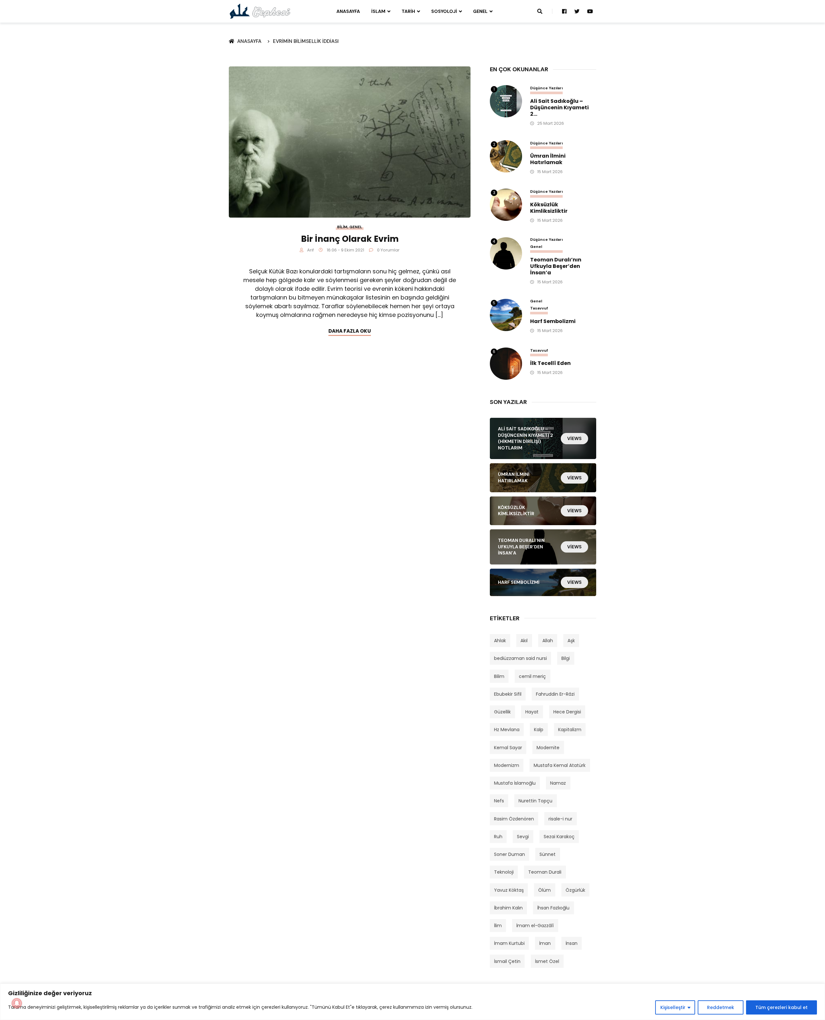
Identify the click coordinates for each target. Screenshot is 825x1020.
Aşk (571, 640)
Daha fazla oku (349, 331)
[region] (412, 1002)
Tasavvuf (539, 308)
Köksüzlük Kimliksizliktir (549, 207)
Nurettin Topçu (535, 801)
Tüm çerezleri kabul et (781, 1007)
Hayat (532, 712)
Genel (480, 11)
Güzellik (502, 712)
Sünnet (547, 854)
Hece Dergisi (567, 712)
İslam (378, 11)
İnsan (572, 943)
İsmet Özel (547, 961)
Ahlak (500, 640)
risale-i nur (560, 819)
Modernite (548, 747)
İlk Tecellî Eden (550, 363)
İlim (498, 925)
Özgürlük (575, 890)
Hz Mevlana (506, 729)
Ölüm (544, 890)
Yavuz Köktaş (509, 890)
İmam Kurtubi (509, 943)
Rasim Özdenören (514, 819)
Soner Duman (509, 854)
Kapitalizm (569, 729)
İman (545, 943)
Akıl (524, 640)
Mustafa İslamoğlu (515, 783)
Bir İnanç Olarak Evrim (350, 239)
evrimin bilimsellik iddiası (306, 41)
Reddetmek (720, 1007)
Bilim (342, 227)
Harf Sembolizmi (553, 321)
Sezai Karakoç (559, 836)
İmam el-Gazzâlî (535, 925)
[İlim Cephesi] (260, 11)
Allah (547, 640)
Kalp (538, 729)
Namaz (558, 783)
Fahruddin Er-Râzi (555, 694)
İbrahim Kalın (508, 908)
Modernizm (506, 765)
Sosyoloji (444, 11)
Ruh (498, 836)
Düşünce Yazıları (546, 88)
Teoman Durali (544, 872)
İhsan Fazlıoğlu (553, 908)
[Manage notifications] (17, 1003)
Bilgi (565, 658)
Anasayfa (348, 11)
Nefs (499, 801)
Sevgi (523, 836)
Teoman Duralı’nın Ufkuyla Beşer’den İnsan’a (555, 266)
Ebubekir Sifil (507, 694)
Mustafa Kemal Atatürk (560, 765)
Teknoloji (504, 872)
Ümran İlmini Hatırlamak (548, 159)
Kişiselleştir (672, 1007)
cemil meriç (532, 676)
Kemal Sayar (508, 747)
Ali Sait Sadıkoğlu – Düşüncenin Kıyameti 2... (559, 107)
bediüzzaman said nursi (520, 658)
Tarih (408, 11)
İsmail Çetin (507, 961)
